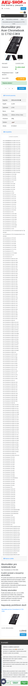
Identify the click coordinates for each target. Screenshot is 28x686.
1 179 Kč (21, 79)
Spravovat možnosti (15, 683)
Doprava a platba (9, 558)
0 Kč (21, 12)
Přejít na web (24, 683)
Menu (3, 15)
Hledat (23, 8)
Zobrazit (23, 634)
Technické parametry (10, 95)
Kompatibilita (8, 132)
